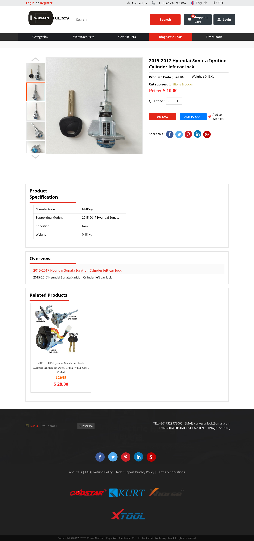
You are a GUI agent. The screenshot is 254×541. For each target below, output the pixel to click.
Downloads (214, 37)
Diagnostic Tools (170, 37)
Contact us (139, 3)
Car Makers (127, 37)
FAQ (88, 472)
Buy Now (162, 116)
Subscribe (86, 426)
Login (30, 3)
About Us (75, 472)
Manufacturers (83, 37)
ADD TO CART (193, 116)
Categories (40, 37)
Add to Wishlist (218, 117)
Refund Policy (102, 472)
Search (165, 19)
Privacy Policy (144, 472)
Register (46, 3)
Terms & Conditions (171, 472)
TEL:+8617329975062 (171, 3)
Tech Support (125, 472)
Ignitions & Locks (181, 84)
